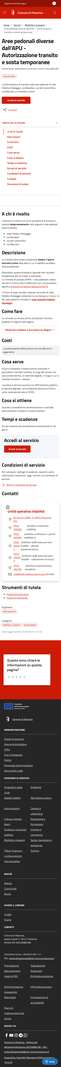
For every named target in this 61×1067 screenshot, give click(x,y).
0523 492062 (18, 527)
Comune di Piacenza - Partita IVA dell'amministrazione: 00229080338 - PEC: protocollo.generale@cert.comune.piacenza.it (26, 1047)
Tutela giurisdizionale (17, 598)
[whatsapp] (25, 1035)
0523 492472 (17, 546)
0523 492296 (18, 567)
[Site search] (55, 13)
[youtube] (11, 1035)
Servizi (17, 25)
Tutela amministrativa (18, 594)
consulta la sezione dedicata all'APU (29, 286)
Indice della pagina (13, 123)
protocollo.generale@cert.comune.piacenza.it (31, 958)
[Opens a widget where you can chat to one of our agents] (50, 1062)
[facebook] (6, 1035)
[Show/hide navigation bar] (4, 13)
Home (6, 25)
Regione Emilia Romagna (15, 3)
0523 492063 (18, 536)
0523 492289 (17, 557)
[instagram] (16, 1035)
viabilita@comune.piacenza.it (30, 574)
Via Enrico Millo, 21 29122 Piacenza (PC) (32, 519)
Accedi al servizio (16, 100)
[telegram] (20, 1035)
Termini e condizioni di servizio (21, 485)
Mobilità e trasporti (35, 25)
